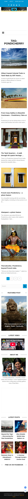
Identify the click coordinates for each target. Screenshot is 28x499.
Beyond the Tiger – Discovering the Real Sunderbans (7, 436)
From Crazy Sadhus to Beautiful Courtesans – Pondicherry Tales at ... (14, 115)
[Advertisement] (14, 21)
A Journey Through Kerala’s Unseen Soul (21, 457)
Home (6, 1)
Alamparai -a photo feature (11, 212)
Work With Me (19, 1)
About (11, 1)
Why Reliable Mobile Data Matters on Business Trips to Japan (21, 438)
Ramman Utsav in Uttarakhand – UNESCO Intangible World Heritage (7, 459)
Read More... (15, 383)
